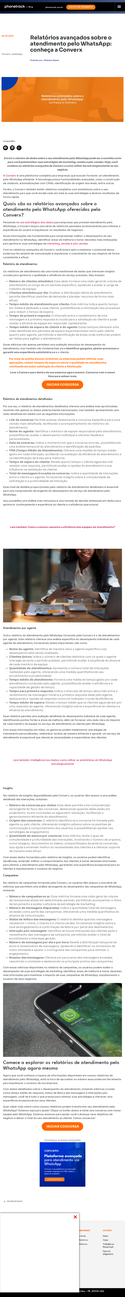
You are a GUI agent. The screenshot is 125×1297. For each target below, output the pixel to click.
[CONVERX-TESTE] (62, 1185)
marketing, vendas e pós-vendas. (67, 243)
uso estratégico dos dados (37, 222)
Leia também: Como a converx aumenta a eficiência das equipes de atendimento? (62, 527)
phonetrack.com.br (54, 7)
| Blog (29, 7)
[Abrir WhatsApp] (117, 1289)
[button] (119, 6)
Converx (11, 175)
